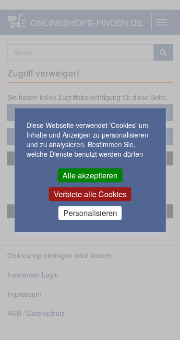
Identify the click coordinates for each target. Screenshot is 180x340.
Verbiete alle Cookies (90, 194)
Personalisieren (90, 212)
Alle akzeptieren (90, 175)
